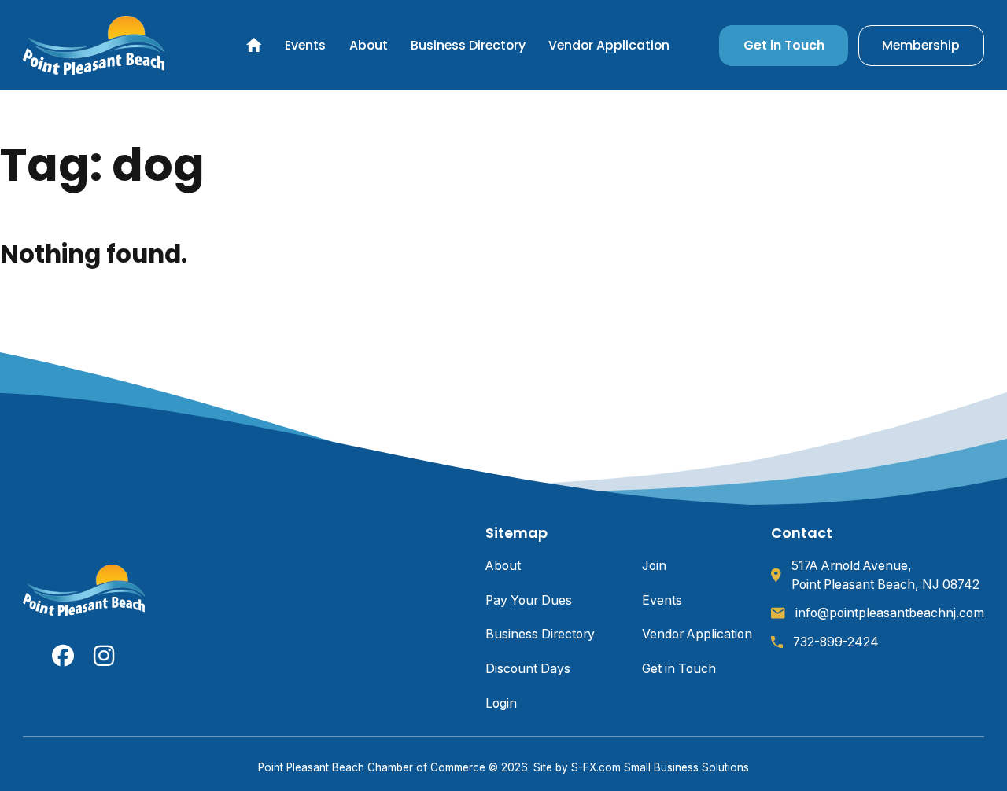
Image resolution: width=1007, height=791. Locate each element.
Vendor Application (608, 45)
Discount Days (527, 668)
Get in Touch (783, 45)
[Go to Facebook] (63, 655)
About (368, 45)
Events (305, 45)
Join (654, 565)
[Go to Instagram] (104, 655)
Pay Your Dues (528, 600)
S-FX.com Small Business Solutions (660, 767)
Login (501, 703)
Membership (921, 45)
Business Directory (468, 45)
